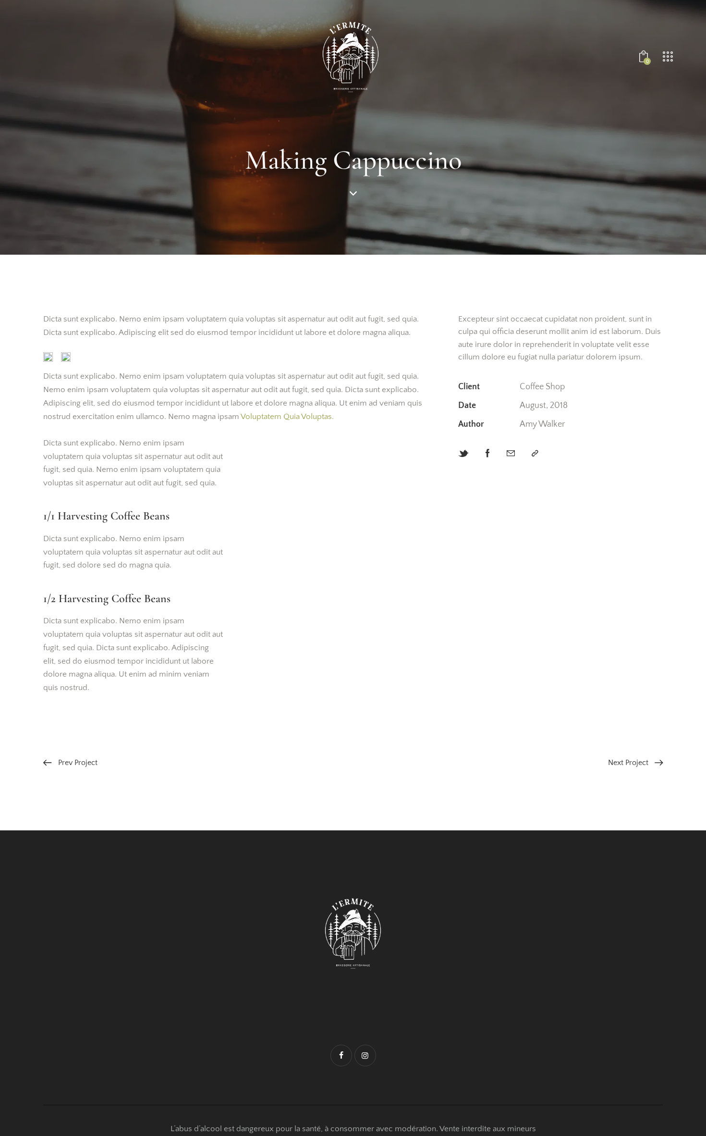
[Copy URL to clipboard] (535, 454)
